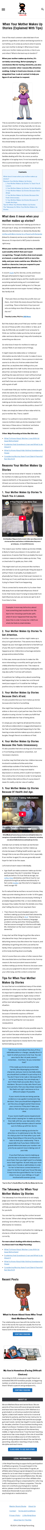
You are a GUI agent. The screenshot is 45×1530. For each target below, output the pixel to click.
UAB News (27, 316)
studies (16, 883)
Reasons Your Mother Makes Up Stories (17, 181)
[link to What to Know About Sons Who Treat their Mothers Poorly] (22, 1297)
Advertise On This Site (22, 1520)
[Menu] (3, 10)
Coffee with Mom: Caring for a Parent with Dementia (22, 234)
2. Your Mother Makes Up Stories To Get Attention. (24, 188)
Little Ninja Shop (29, 1515)
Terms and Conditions (26, 1511)
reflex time (8, 878)
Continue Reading (22, 1334)
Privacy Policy (14, 1515)
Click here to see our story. (22, 1449)
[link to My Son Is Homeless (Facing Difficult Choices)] (22, 1353)
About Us (32, 1506)
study (12, 273)
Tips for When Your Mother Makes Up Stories (19, 205)
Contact (13, 1511)
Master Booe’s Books (17, 1506)
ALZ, (26, 917)
